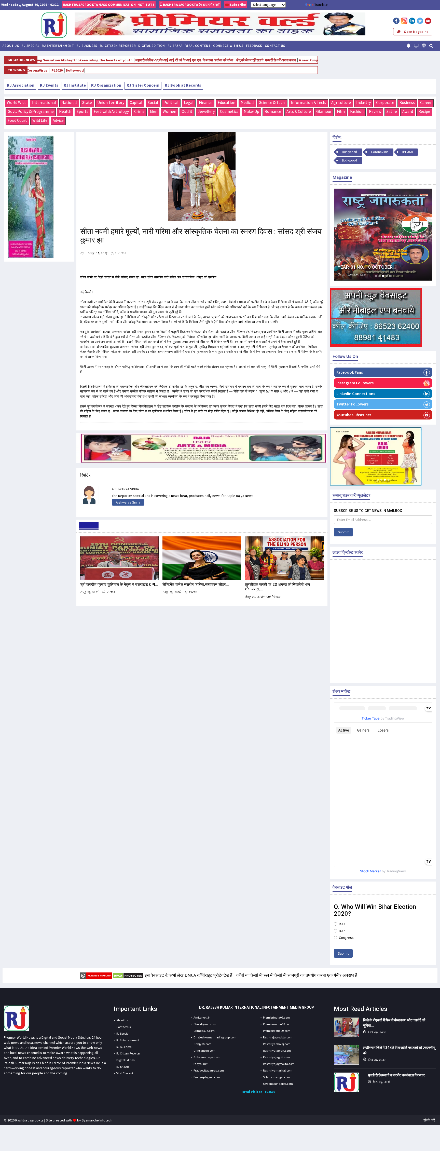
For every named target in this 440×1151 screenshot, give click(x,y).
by (82, 252)
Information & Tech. (308, 102)
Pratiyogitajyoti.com (207, 1077)
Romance (273, 111)
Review (375, 111)
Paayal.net (201, 1064)
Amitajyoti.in (202, 1017)
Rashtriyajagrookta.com (279, 1064)
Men (153, 111)
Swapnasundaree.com (278, 1084)
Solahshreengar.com (276, 1077)
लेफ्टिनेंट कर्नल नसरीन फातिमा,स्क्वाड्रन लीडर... (195, 584)
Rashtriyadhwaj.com (277, 1044)
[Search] (431, 45)
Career (426, 102)
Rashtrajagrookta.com (277, 1037)
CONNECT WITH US (228, 46)
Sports (82, 111)
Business (407, 102)
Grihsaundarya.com (207, 1057)
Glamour (324, 111)
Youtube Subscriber (353, 414)
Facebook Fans (349, 372)
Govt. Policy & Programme (31, 111)
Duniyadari (349, 152)
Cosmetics (229, 111)
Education (226, 102)
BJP (342, 930)
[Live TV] (416, 45)
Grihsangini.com (204, 1050)
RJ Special (30, 46)
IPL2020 (407, 152)
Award (407, 111)
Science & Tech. (272, 102)
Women (169, 111)
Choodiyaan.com (205, 1024)
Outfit (187, 111)
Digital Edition (151, 46)
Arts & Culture (298, 111)
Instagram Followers (355, 382)
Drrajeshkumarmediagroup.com (215, 1037)
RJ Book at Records (183, 85)
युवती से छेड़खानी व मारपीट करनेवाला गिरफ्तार (396, 1075)
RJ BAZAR (175, 46)
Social (153, 102)
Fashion (357, 111)
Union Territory (110, 102)
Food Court (17, 120)
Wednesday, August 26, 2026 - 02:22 (30, 5)
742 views (118, 252)
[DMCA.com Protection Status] (128, 975)
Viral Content (198, 46)
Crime (139, 111)
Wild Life (39, 120)
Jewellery (206, 111)
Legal (189, 102)
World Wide (16, 102)
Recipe (424, 111)
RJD (342, 924)
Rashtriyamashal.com (277, 1070)
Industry (363, 102)
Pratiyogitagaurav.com (209, 1070)
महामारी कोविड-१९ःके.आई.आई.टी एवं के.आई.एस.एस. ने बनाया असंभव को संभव (148, 60)
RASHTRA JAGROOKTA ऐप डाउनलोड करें (190, 5)
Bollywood (39, 70)
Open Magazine (415, 31)
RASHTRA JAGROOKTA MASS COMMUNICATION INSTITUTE (108, 5)
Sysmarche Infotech (97, 1120)
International (44, 102)
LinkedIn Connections (355, 393)
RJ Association (20, 85)
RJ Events (49, 85)
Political (170, 102)
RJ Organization (106, 85)
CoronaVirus (379, 152)
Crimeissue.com (204, 1031)
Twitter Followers (352, 404)
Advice (58, 120)
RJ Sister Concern (143, 85)
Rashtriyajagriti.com (276, 1057)
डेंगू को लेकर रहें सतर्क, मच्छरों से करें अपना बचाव (230, 60)
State (87, 102)
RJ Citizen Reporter (118, 46)
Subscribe (237, 5)
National (69, 102)
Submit (343, 532)
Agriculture (341, 102)
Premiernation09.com (277, 1024)
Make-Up (251, 111)
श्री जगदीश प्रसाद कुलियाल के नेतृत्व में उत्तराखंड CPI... (119, 584)
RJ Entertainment (58, 46)
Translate (320, 5)
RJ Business (86, 46)
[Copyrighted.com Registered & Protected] (96, 975)
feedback (254, 46)
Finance (205, 102)
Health (65, 111)
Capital (136, 102)
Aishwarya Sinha (128, 502)
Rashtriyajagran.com (277, 1050)
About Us (11, 46)
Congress (346, 937)
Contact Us (275, 46)
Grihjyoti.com (202, 1044)
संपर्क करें (429, 1120)
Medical (247, 102)
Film (341, 111)
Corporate (385, 102)
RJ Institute (75, 85)
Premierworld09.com (276, 1031)
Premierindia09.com (276, 1017)
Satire (392, 111)
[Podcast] (424, 45)
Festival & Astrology (111, 111)
